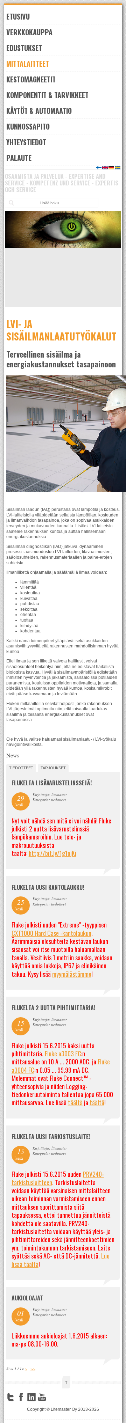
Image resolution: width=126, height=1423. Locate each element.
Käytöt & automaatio (39, 110)
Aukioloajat (27, 1298)
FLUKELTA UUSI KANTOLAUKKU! (48, 887)
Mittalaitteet (27, 63)
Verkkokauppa (29, 32)
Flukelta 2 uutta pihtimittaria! (53, 1008)
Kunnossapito (28, 126)
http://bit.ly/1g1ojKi (52, 853)
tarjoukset (53, 768)
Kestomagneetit (31, 79)
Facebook (21, 1397)
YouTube (42, 1397)
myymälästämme (71, 973)
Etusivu (18, 16)
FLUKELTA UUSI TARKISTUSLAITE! (51, 1136)
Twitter (10, 1397)
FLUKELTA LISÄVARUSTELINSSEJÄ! (52, 783)
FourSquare (52, 1397)
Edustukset (24, 48)
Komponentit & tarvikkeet (47, 95)
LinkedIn (31, 1397)
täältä (75, 1102)
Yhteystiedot (26, 142)
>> (32, 1368)
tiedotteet (21, 768)
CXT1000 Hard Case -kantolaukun (51, 933)
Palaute (18, 158)
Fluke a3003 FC (63, 1053)
